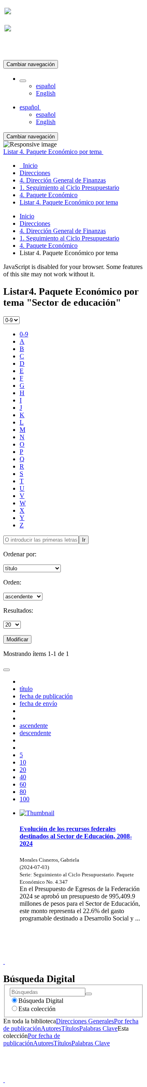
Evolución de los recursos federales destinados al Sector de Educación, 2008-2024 (76, 836)
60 (23, 784)
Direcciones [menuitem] (35, 172)
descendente (35, 732)
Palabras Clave (98, 1028)
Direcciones (35, 223)
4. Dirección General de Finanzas (63, 230)
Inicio (27, 216)
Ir (83, 540)
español (46, 85)
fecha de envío (38, 703)
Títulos (70, 1028)
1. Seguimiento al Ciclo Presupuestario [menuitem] (69, 187)
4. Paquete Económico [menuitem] (49, 194)
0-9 (24, 334)
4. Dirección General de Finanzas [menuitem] (63, 180)
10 (23, 762)
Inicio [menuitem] (29, 165)
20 (23, 769)
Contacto (55, 954)
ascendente (34, 725)
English (46, 93)
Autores (51, 1028)
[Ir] (88, 994)
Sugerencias (87, 954)
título (26, 688)
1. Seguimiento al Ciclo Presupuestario (69, 238)
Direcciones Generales (85, 1021)
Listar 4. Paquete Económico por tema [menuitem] (69, 202)
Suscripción (19, 48)
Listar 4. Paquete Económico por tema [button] (53, 151)
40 (23, 777)
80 (23, 791)
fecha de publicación (46, 696)
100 (24, 799)
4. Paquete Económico (49, 245)
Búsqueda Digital (40, 1000)
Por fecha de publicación (31, 1039)
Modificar (17, 639)
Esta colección (37, 1008)
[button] (23, 81)
